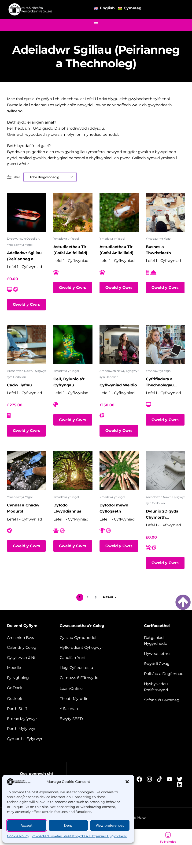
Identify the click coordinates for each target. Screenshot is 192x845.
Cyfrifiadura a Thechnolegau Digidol (160, 382)
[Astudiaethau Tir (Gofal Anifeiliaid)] (73, 212)
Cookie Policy (18, 836)
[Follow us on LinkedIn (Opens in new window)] (181, 785)
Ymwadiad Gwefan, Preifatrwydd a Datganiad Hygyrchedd (79, 836)
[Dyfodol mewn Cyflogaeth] (119, 470)
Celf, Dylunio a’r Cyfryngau (69, 382)
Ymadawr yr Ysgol (20, 244)
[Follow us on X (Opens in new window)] (181, 779)
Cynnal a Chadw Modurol (23, 508)
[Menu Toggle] (96, 23)
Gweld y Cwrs (26, 304)
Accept (27, 825)
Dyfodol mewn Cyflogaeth (114, 508)
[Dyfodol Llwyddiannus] (73, 470)
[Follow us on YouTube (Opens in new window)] (171, 779)
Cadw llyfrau (19, 385)
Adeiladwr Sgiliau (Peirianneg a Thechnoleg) (24, 256)
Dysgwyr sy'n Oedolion (23, 238)
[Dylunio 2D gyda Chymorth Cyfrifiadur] (165, 470)
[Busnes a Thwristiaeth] (165, 212)
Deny (68, 825)
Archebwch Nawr (19, 371)
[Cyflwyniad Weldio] (119, 344)
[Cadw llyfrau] (26, 344)
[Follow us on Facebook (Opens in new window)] (141, 779)
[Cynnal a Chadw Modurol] (26, 470)
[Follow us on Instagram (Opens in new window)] (151, 779)
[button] (127, 781)
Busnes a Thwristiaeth (158, 250)
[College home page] (30, 9)
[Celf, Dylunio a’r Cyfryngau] (73, 344)
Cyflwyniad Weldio (118, 385)
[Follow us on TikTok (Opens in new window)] (161, 779)
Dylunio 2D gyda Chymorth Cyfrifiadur (162, 515)
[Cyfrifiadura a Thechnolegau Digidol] (165, 344)
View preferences (110, 825)
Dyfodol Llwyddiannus (67, 508)
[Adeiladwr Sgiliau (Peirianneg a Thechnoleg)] (26, 212)
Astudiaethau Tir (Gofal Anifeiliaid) (70, 250)
